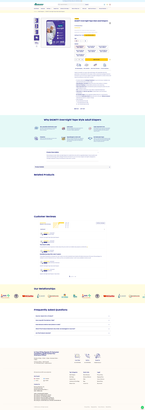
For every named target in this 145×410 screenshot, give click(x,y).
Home (35, 11)
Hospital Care (56, 8)
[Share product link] (110, 23)
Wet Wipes (49, 8)
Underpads (43, 8)
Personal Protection (102, 8)
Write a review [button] (100, 223)
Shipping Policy (100, 377)
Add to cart (40, 201)
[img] (47, 232)
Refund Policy (100, 381)
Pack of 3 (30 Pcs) (102, 47)
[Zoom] (55, 32)
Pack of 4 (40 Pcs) (80, 51)
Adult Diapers (36, 8)
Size (76, 38)
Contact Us (85, 383)
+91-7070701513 (77, 362)
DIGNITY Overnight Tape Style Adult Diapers (55, 11)
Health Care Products (92, 8)
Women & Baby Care (75, 8)
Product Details (39, 167)
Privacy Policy (100, 374)
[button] (77, 27)
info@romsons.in (97, 362)
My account (99, 383)
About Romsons (86, 374)
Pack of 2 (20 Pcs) (91, 47)
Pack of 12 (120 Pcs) (80, 55)
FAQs (84, 379)
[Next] (36, 46)
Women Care (72, 383)
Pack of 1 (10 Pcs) (79, 47)
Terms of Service (100, 379)
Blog (84, 381)
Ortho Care (84, 8)
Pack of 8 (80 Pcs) (103, 51)
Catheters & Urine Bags (64, 8)
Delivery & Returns (87, 377)
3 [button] (72, 276)
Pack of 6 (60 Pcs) (92, 51)
